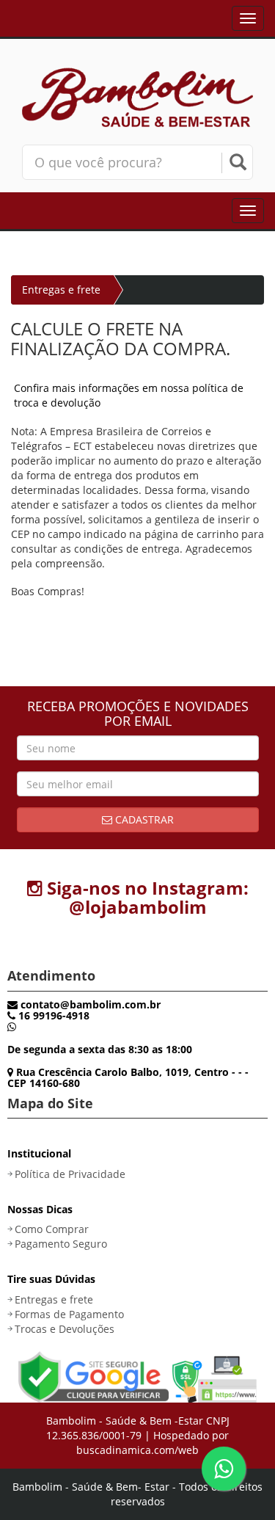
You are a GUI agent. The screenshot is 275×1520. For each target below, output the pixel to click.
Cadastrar (143, 819)
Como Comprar (52, 1229)
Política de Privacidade (70, 1174)
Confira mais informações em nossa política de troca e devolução (128, 395)
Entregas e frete (54, 1299)
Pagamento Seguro (61, 1244)
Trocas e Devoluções (64, 1329)
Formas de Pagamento (69, 1314)
